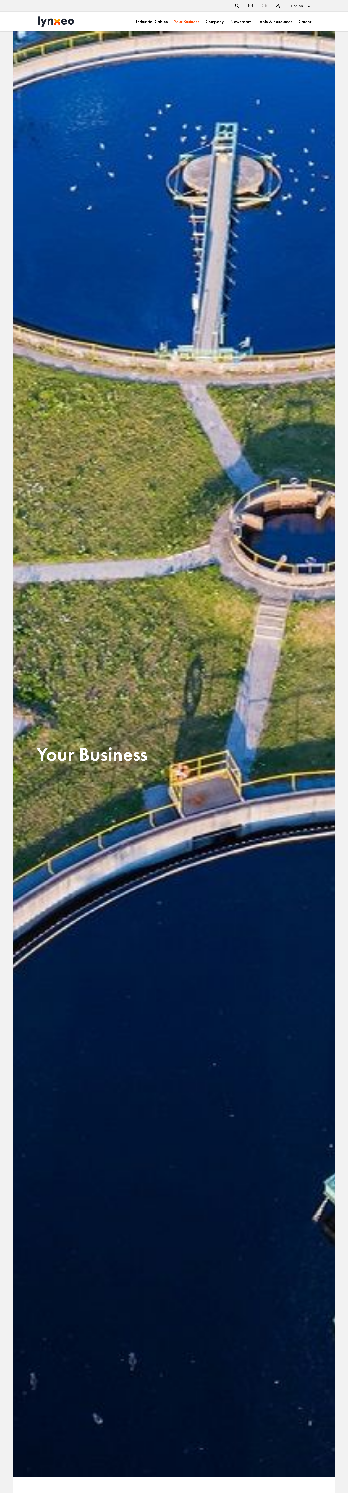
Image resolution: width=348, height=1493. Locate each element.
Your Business (186, 21)
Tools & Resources (275, 21)
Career (305, 21)
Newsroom (240, 21)
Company (214, 21)
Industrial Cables (152, 21)
